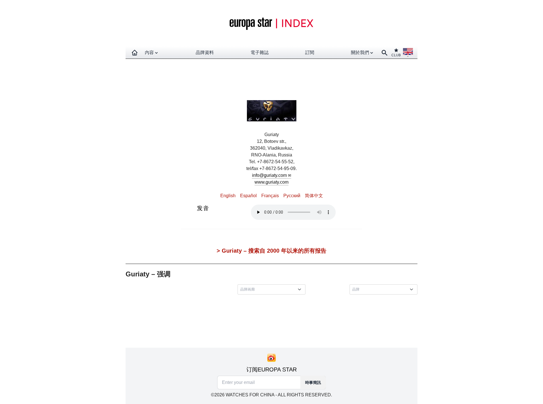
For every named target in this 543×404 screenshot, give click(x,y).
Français (270, 195)
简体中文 (314, 195)
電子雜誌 (260, 52)
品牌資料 (205, 52)
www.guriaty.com (271, 182)
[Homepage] (134, 52)
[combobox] (272, 289)
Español (248, 195)
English (228, 195)
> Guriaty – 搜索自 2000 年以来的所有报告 (271, 251)
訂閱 (309, 52)
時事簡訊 (313, 382)
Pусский (291, 195)
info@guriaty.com (269, 175)
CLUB (396, 55)
